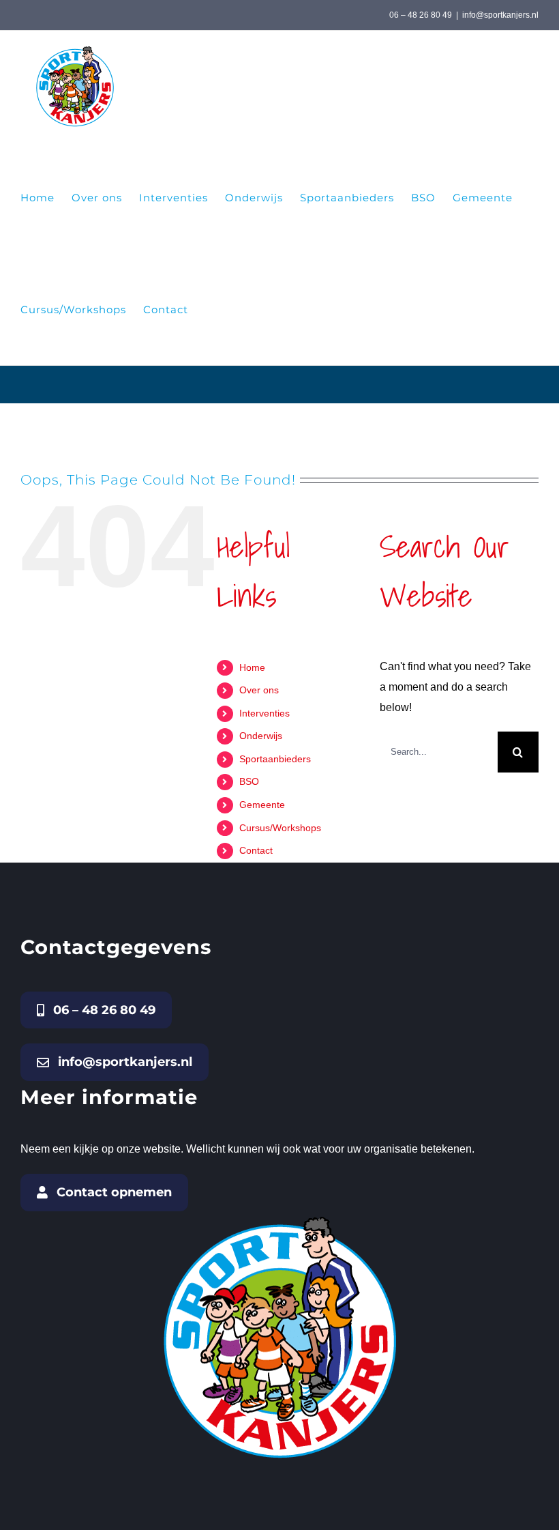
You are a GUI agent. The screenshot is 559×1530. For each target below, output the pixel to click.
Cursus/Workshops (280, 827)
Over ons (259, 689)
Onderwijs (260, 735)
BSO (249, 781)
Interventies (264, 713)
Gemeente (262, 804)
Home (252, 667)
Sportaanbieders (275, 758)
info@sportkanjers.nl (500, 15)
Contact (256, 850)
